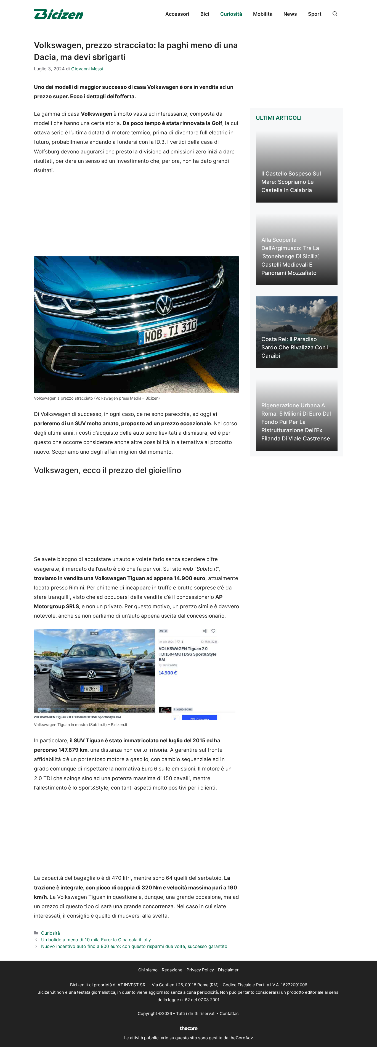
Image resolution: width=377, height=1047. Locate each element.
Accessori (177, 14)
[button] (335, 14)
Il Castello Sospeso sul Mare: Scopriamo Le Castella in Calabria (291, 181)
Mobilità (262, 14)
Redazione (172, 969)
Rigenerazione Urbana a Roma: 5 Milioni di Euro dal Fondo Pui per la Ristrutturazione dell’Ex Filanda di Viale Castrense (296, 422)
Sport (315, 14)
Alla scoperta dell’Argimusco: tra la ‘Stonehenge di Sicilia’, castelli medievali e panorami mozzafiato (290, 256)
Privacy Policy (200, 969)
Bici (204, 14)
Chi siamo (148, 969)
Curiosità (231, 14)
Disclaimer (228, 969)
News (290, 14)
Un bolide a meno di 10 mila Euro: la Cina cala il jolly (96, 939)
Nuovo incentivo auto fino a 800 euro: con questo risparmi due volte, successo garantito (134, 946)
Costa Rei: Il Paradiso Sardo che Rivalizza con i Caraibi (294, 347)
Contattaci (230, 1013)
